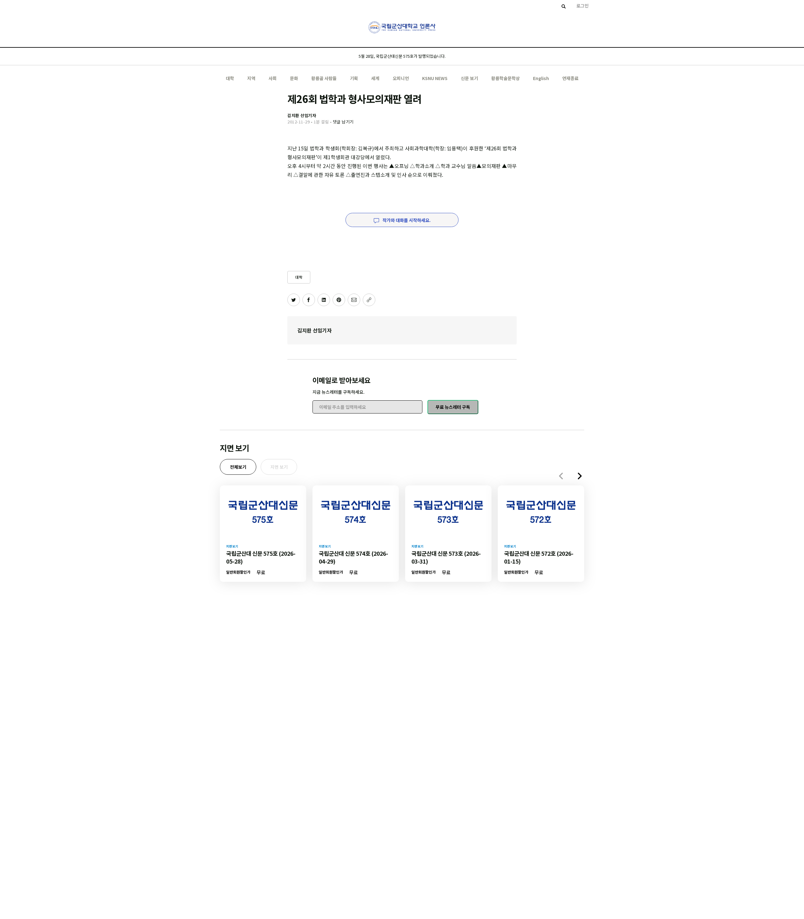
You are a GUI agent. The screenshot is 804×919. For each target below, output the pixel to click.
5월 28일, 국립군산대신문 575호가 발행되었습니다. (402, 56)
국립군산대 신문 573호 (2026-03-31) (446, 557)
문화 (294, 78)
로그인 (582, 6)
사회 (273, 78)
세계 (375, 78)
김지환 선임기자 (314, 330)
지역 (251, 78)
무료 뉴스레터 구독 (453, 407)
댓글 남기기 (343, 122)
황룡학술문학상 (505, 78)
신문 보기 (469, 78)
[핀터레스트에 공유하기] (339, 300)
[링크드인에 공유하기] (324, 300)
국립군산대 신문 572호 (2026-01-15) (538, 557)
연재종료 (570, 78)
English (541, 78)
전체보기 (238, 467)
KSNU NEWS (435, 78)
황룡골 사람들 (324, 78)
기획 (354, 78)
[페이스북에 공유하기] (308, 300)
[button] (579, 476)
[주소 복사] (369, 300)
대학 (230, 78)
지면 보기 (279, 467)
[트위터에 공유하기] (293, 300)
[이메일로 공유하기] (354, 300)
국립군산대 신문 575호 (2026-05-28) (260, 557)
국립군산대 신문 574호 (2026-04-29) (353, 557)
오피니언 (401, 78)
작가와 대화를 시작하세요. (406, 220)
